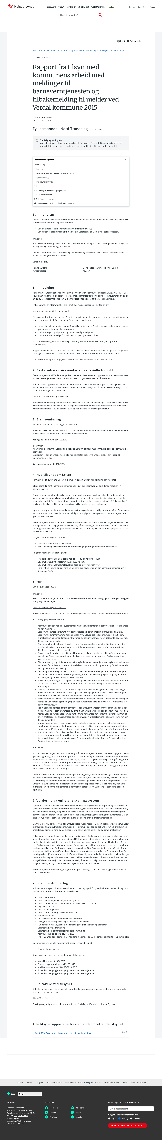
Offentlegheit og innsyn (134, 1082)
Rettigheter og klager (77, 7)
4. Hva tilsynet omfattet (43, 182)
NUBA (111, 7)
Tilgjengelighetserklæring (48, 1082)
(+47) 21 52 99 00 (21, 1115)
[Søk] (100, 15)
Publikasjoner (98, 7)
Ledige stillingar (24, 1082)
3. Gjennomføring (41, 177)
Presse (152, 7)
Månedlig (136, 1118)
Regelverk (51, 7)
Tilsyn (61, 7)
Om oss (132, 7)
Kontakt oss (142, 7)
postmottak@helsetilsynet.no (19, 1121)
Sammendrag (39, 165)
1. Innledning (39, 169)
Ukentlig (124, 1118)
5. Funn (37, 186)
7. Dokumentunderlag (43, 195)
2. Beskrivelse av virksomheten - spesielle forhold (54, 173)
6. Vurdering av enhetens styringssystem (50, 190)
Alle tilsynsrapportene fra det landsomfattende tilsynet (56, 203)
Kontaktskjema (13, 1118)
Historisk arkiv (111, 1082)
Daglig (113, 1118)
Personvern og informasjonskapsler (83, 1082)
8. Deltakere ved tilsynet (44, 199)
